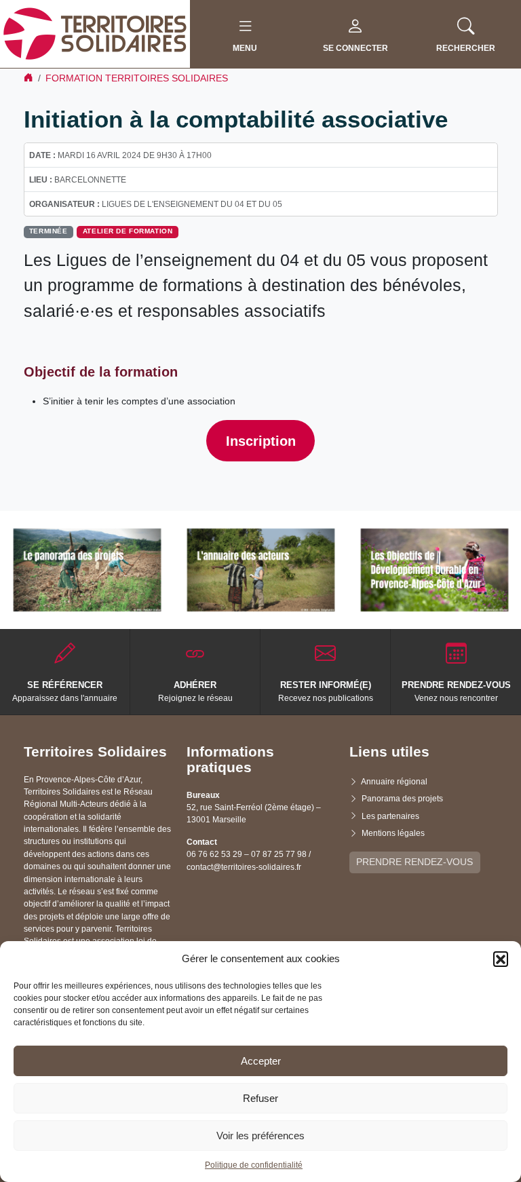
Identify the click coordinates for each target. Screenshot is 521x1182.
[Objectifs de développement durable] (434, 570)
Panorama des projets (402, 798)
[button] (500, 959)
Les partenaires (390, 816)
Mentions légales (393, 833)
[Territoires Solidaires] (95, 33)
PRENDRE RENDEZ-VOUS (414, 861)
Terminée (48, 231)
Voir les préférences (260, 1135)
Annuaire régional (394, 781)
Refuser (260, 1098)
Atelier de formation (127, 231)
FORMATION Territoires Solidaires (136, 78)
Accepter (261, 1061)
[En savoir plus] (87, 570)
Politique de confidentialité (254, 1165)
